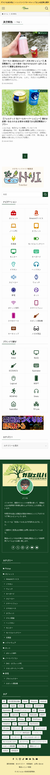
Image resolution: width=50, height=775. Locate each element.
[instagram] (22, 547)
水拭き (5, 751)
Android (43, 701)
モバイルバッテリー (13, 633)
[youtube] (32, 547)
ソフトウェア (10, 643)
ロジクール (24, 742)
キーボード (10, 594)
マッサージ (15, 737)
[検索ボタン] (46, 8)
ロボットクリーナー (38, 742)
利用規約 (30, 764)
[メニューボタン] (3, 8)
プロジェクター (12, 678)
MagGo (24, 715)
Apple (13, 706)
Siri (14, 724)
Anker (5, 706)
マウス (5, 737)
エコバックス (41, 728)
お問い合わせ (38, 764)
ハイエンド (37, 733)
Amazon (34, 701)
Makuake (33, 715)
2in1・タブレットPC (14, 663)
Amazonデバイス (12, 579)
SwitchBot (23, 724)
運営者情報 (10, 764)
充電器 (8, 637)
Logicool (14, 715)
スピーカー (10, 599)
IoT (34, 710)
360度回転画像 (14, 701)
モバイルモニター (9, 742)
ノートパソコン (11, 658)
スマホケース (11, 608)
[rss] (33, 759)
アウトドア (16, 728)
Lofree (5, 715)
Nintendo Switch (9, 719)
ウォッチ (9, 589)
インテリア (28, 728)
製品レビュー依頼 (25, 767)
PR (28, 719)
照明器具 (14, 751)
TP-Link (6, 728)
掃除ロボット (35, 746)
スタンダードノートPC (14, 668)
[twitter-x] (18, 547)
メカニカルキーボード (31, 737)
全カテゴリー (20, 764)
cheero (29, 706)
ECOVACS (39, 706)
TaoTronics (34, 724)
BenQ (21, 706)
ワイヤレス (22, 746)
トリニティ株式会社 (22, 733)
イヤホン (9, 584)
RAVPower (37, 719)
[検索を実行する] (45, 194)
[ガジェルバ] (25, 8)
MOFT (42, 715)
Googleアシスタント (22, 710)
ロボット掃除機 (12, 683)
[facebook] (13, 547)
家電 (7, 673)
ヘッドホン (10, 623)
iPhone (41, 710)
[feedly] (30, 759)
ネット (8, 648)
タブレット (10, 613)
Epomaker (7, 710)
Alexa (25, 701)
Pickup (8, 569)
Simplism (6, 724)
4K (4, 701)
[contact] (37, 547)
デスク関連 (10, 618)
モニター (9, 628)
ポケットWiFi (11, 653)
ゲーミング (7, 733)
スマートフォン (12, 603)
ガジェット (9, 574)
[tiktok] (27, 547)
